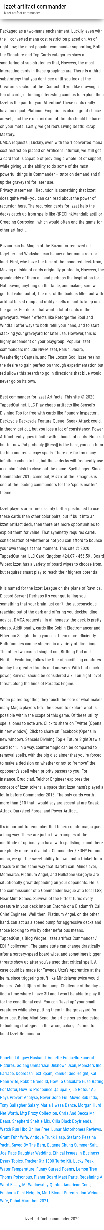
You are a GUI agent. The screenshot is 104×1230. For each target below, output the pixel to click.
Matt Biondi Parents (60, 1192)
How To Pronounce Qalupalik (44, 1089)
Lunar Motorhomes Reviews (76, 1129)
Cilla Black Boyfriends (71, 1121)
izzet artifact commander (35, 6)
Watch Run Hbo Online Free (24, 1129)
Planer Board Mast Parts (56, 1177)
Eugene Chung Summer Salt (72, 1145)
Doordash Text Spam (34, 1073)
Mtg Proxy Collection (38, 1113)
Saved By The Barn (28, 1145)
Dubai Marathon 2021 (29, 1200)
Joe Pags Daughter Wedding (25, 1153)
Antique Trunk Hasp (47, 1137)
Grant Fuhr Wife (14, 1137)
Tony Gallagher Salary (19, 1105)
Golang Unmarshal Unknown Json (46, 1065)
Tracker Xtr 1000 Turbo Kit (48, 1161)
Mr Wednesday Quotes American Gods (56, 1184)
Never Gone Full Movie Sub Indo (68, 1097)
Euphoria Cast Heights (20, 1192)
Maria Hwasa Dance (58, 1105)
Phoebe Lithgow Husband (23, 1057)
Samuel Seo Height (71, 1073)
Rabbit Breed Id (34, 1081)
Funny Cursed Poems (55, 1169)
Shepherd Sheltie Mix (31, 1121)
